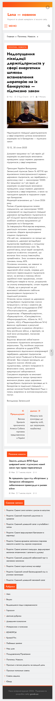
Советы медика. (13, 675)
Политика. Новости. (17, 47)
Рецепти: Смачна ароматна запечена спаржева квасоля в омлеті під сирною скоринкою (26, 542)
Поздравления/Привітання (18, 654)
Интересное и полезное (17, 626)
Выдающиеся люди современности (21, 605)
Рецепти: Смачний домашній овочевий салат (25, 580)
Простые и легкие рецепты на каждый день (25, 665)
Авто (8, 594)
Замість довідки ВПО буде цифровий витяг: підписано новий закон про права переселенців (27, 464)
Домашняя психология (16, 621)
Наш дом (10, 648)
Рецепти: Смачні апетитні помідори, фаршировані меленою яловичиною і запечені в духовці (28, 551)
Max (11, 96)
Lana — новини (21, 14)
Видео (9, 599)
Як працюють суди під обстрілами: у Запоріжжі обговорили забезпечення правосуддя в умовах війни (28, 483)
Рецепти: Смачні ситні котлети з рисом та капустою (28, 510)
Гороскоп (10, 610)
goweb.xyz (34, 694)
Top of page (48, 7)
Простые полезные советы (18, 670)
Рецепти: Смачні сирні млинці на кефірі (23, 566)
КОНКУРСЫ (11, 632)
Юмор (9, 681)
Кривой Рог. (11, 637)
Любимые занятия (14, 643)
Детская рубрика (13, 615)
